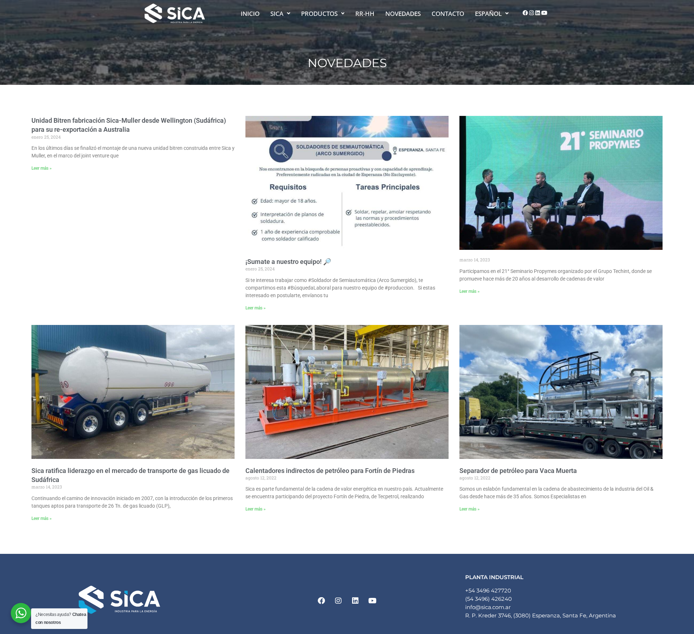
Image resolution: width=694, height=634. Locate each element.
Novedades (403, 13)
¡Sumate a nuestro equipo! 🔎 (288, 261)
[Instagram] (531, 13)
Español (488, 13)
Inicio (250, 13)
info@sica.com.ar (488, 607)
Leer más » (41, 168)
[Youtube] (544, 13)
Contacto (448, 13)
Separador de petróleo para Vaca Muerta (518, 470)
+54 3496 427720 (488, 590)
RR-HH (364, 13)
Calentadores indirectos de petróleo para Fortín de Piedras (330, 470)
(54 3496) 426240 (488, 598)
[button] (280, 13)
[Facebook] (525, 13)
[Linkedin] (538, 13)
